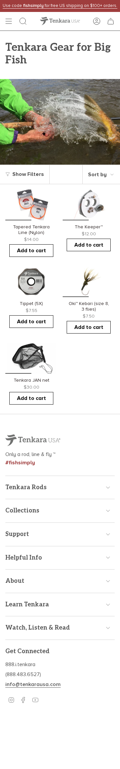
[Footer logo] (32, 440)
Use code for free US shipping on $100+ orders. (60, 6)
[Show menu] (8, 21)
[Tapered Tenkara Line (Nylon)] (31, 205)
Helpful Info (23, 557)
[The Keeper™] (89, 205)
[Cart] (111, 21)
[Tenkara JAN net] (31, 358)
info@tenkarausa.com (33, 684)
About (14, 580)
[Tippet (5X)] (31, 281)
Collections (22, 510)
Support (17, 534)
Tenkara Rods (26, 487)
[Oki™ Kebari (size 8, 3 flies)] (89, 281)
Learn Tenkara (27, 604)
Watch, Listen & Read (37, 627)
